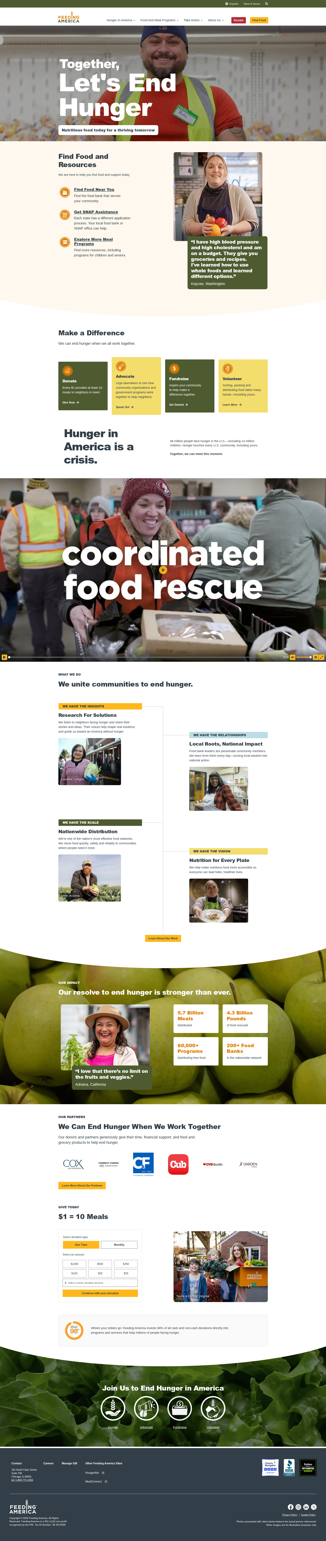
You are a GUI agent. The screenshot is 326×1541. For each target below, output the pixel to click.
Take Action (192, 20)
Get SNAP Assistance (96, 211)
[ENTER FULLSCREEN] (321, 657)
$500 (100, 1264)
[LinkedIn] (306, 1509)
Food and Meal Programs (157, 20)
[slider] (144, 657)
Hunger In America (119, 20)
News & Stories (252, 3)
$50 (100, 1273)
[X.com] (314, 1509)
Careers (48, 1463)
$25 (126, 1273)
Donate (239, 20)
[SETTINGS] (315, 657)
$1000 (74, 1264)
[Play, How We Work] (4, 657)
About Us (214, 20)
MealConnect (93, 1481)
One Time (81, 1244)
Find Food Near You (94, 189)
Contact (16, 1463)
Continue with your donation (100, 1293)
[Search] (267, 4)
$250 (126, 1264)
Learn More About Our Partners (82, 1185)
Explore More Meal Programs (93, 241)
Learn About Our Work (163, 938)
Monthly (119, 1244)
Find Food (259, 20)
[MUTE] (292, 657)
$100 (74, 1273)
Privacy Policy (289, 1514)
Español (233, 3)
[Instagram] (298, 1509)
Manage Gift (69, 1463)
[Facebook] (290, 1509)
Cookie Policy (308, 1514)
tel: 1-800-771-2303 (22, 1480)
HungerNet (92, 1472)
